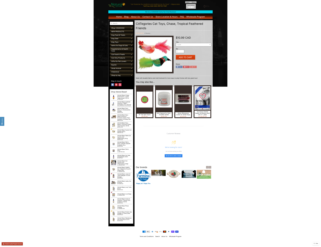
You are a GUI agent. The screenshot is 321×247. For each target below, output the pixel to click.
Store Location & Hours (167, 17)
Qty (177, 49)
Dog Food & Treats (122, 35)
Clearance (115, 72)
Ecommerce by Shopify (162, 243)
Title (177, 42)
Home (119, 17)
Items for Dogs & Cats (122, 46)
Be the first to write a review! (173, 156)
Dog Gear (122, 39)
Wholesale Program (195, 17)
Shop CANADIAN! (122, 28)
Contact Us (147, 17)
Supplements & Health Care (122, 50)
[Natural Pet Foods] (116, 5)
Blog (126, 17)
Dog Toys (122, 42)
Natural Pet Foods (160, 240)
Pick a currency (191, 5)
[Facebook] (112, 84)
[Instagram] (119, 84)
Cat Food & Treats (122, 54)
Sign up (194, 2)
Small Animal (122, 68)
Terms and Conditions (147, 236)
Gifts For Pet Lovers (122, 61)
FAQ (182, 17)
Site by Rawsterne (160, 242)
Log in (187, 2)
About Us (135, 17)
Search (157, 236)
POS (154, 243)
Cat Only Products (122, 58)
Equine (122, 65)
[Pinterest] (116, 84)
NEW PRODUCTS (117, 32)
